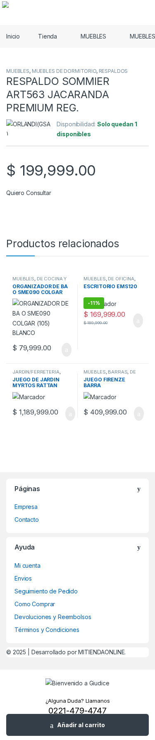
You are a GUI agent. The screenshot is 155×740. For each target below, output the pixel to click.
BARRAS (117, 372)
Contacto (26, 519)
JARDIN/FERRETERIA (36, 372)
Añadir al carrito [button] (62, 350)
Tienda (47, 36)
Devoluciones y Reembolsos (52, 616)
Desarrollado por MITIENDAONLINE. (78, 652)
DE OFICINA (121, 279)
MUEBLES (93, 36)
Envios (23, 578)
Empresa (26, 506)
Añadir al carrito (81, 724)
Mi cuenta (27, 565)
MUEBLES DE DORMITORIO (64, 71)
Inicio (13, 36)
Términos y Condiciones (46, 629)
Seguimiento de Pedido (46, 591)
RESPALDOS (113, 71)
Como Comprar (34, 603)
